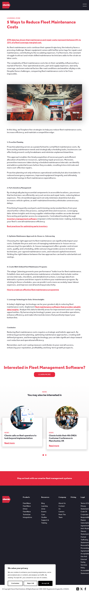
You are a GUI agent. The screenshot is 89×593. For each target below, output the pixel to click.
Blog (43, 503)
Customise (15, 583)
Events (43, 512)
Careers (61, 512)
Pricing (73, 497)
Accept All (45, 583)
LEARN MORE (44, 374)
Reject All (30, 583)
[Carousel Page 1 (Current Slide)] (43, 455)
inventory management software (22, 219)
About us (62, 503)
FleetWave (27, 503)
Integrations (27, 517)
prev (1, 424)
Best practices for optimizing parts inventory (27, 226)
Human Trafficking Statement (85, 540)
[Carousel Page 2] (45, 455)
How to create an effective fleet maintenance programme (33, 289)
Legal (83, 497)
